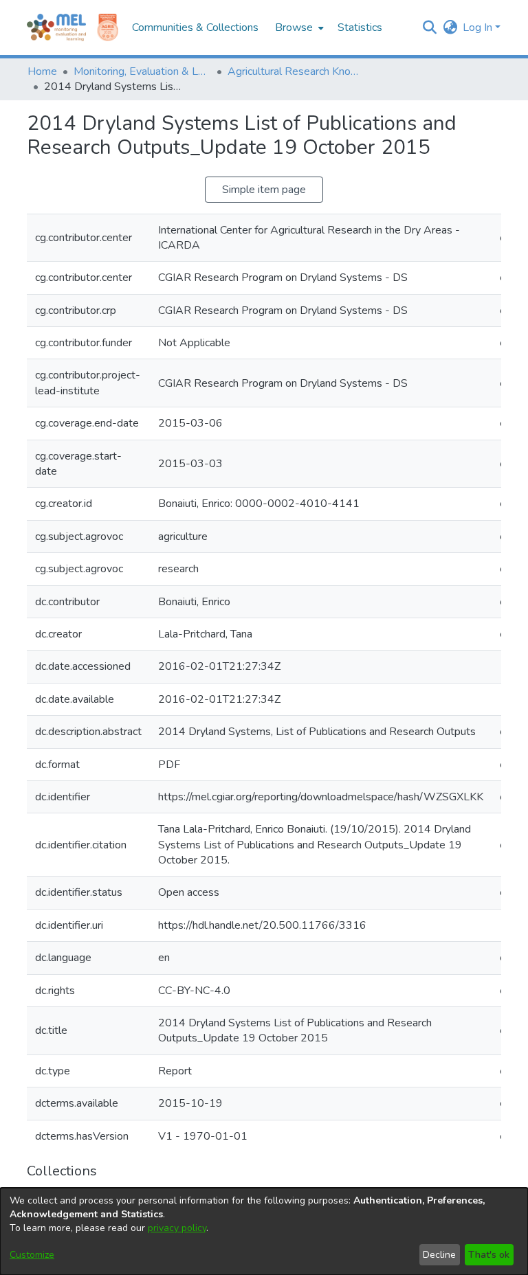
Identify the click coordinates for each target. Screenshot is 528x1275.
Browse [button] (294, 27)
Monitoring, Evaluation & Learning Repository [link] (142, 71)
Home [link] (42, 71)
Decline (439, 1254)
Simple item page (264, 189)
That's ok (488, 1254)
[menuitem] (298, 27)
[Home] (56, 27)
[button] (429, 27)
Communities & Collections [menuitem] (195, 27)
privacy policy (177, 1227)
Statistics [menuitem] (360, 27)
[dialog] (264, 1231)
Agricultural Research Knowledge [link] (296, 71)
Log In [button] (479, 27)
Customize (32, 1254)
